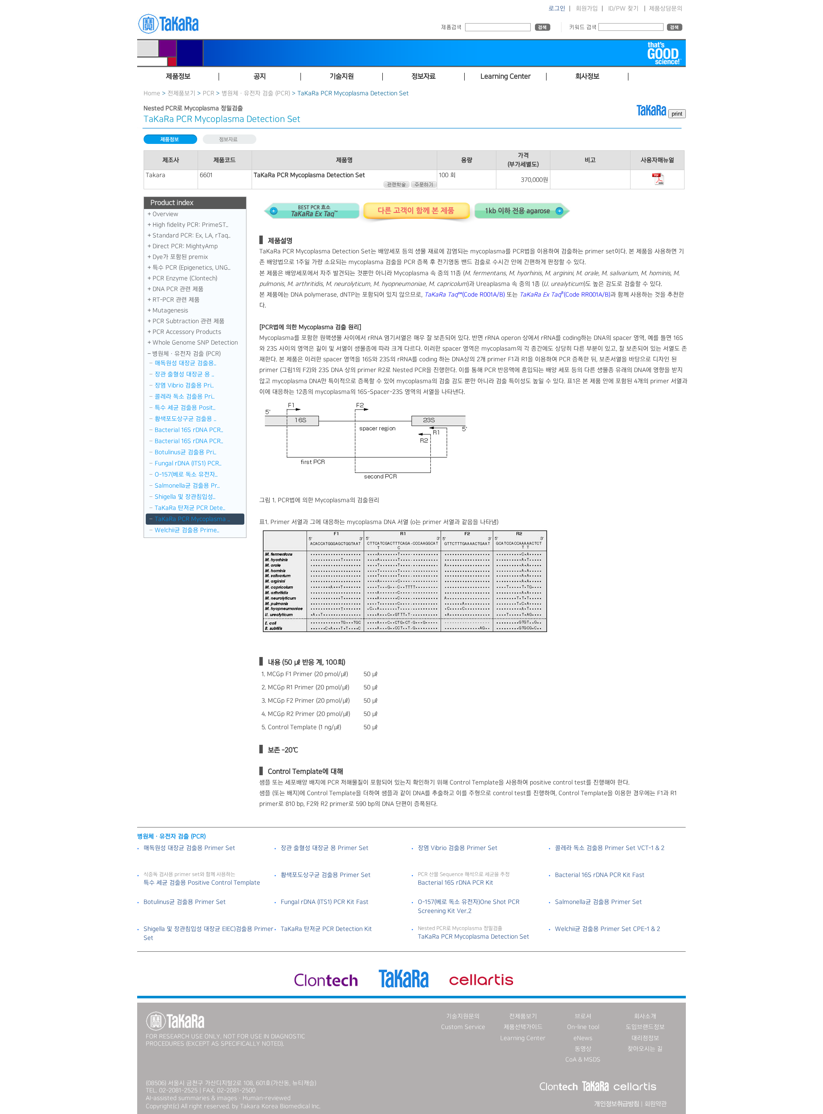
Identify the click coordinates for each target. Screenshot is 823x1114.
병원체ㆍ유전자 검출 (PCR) (256, 93)
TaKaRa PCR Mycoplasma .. (192, 519)
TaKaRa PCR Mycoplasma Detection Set (473, 936)
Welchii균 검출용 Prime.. (187, 530)
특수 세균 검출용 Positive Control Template (202, 882)
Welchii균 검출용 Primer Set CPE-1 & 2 (607, 929)
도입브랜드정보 (645, 1027)
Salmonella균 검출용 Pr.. (187, 485)
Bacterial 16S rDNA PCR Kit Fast (600, 875)
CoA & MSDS (583, 1059)
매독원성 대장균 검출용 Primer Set (189, 848)
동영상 (583, 1048)
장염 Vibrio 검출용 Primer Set (458, 848)
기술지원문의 (463, 1016)
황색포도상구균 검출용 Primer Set (326, 875)
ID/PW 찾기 (623, 8)
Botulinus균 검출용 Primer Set (185, 902)
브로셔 (583, 1016)
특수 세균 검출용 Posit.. (185, 407)
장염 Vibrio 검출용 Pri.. (184, 385)
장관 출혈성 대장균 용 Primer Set (325, 848)
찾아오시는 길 (645, 1048)
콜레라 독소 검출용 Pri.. (185, 396)
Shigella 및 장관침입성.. (185, 496)
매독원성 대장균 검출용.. (185, 363)
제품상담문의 (665, 8)
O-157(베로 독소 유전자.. (186, 474)
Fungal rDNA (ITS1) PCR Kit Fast (325, 902)
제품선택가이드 (523, 1027)
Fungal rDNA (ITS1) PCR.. (188, 463)
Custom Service (463, 1027)
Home (152, 93)
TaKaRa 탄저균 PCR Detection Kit (326, 929)
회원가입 (587, 8)
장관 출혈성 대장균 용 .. (184, 374)
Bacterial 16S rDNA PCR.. (189, 430)
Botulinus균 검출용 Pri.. (185, 452)
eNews (583, 1038)
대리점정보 (645, 1038)
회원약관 (655, 1104)
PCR (208, 93)
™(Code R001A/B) (464, 294)
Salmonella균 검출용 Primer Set (598, 902)
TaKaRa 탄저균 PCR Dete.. (190, 508)
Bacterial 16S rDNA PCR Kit (455, 882)
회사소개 (645, 1016)
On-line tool (583, 1027)
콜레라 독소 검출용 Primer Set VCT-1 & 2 (609, 848)
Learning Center (523, 1038)
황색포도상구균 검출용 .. (185, 418)
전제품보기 (181, 93)
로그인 (557, 8)
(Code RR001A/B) (565, 294)
